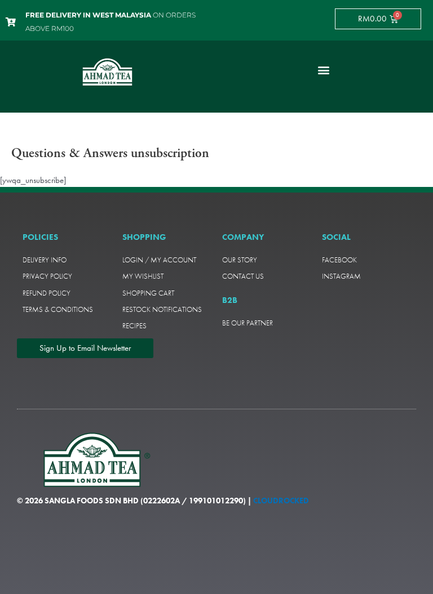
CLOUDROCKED (281, 500)
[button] (323, 69)
